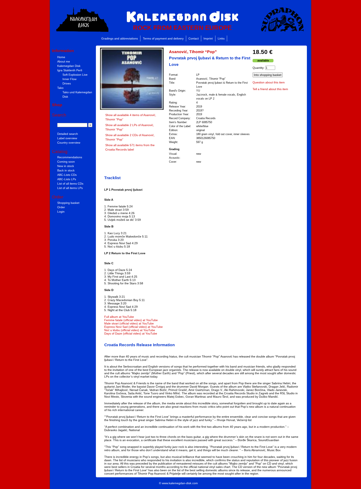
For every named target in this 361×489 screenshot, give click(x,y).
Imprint (208, 38)
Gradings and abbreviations (119, 38)
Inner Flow (69, 79)
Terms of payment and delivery (163, 38)
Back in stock (66, 170)
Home (61, 57)
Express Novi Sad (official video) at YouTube (133, 326)
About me (63, 61)
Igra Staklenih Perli (69, 70)
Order (61, 207)
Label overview (67, 138)
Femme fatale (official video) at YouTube (131, 320)
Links (221, 38)
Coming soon (66, 161)
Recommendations (69, 157)
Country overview (68, 142)
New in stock (65, 166)
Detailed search (67, 133)
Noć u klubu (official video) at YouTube (129, 330)
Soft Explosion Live (75, 74)
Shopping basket (68, 202)
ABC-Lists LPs (66, 179)
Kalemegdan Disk (68, 66)
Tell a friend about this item (270, 89)
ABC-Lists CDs (67, 174)
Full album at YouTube (119, 316)
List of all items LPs (70, 188)
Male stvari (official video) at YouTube (129, 323)
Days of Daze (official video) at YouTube (130, 333)
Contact (193, 38)
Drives (66, 83)
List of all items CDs (70, 183)
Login (61, 211)
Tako (60, 87)
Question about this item (269, 82)
